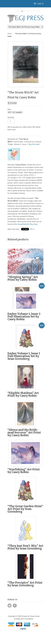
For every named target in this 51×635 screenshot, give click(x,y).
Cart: (40, 3)
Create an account (32, 11)
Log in (18, 11)
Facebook (15, 606)
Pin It (32, 229)
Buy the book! (34, 144)
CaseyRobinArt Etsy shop (27, 224)
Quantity (11, 117)
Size (9, 109)
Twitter (10, 606)
